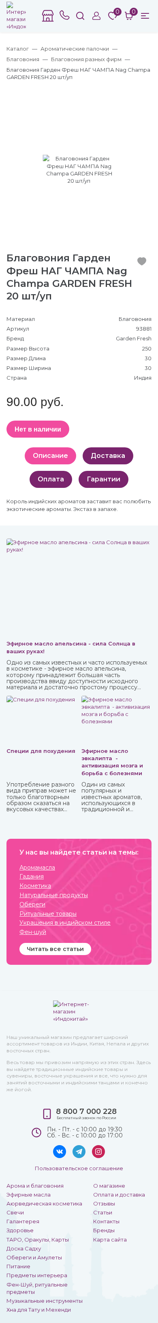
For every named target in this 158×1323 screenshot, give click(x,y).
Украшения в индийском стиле (65, 922)
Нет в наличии (38, 429)
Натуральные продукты (53, 895)
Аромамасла (37, 867)
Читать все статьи (55, 949)
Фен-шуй (32, 932)
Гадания (31, 876)
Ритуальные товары (48, 913)
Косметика (35, 886)
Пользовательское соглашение (79, 1168)
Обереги (32, 904)
